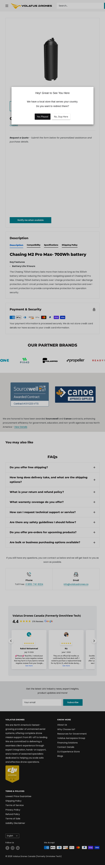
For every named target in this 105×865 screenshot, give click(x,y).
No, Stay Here (61, 116)
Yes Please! (42, 116)
